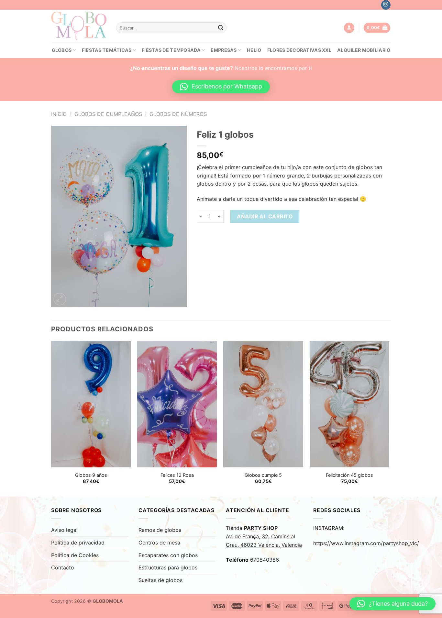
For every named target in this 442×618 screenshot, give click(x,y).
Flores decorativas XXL (299, 50)
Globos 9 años (91, 475)
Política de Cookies (75, 555)
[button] (221, 86)
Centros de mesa (159, 542)
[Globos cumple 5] (263, 404)
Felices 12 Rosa (177, 475)
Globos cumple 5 (263, 475)
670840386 (264, 559)
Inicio (59, 114)
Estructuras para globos (167, 567)
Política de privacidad (78, 542)
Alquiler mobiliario (363, 50)
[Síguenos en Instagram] (386, 5)
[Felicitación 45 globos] (350, 404)
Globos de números (178, 114)
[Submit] (220, 27)
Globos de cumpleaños (108, 114)
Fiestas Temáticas (107, 50)
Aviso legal (64, 530)
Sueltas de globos (160, 580)
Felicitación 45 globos (349, 475)
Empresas (224, 50)
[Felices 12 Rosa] (177, 404)
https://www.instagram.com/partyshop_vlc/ (366, 543)
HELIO (254, 50)
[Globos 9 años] (91, 404)
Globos (62, 50)
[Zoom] (59, 299)
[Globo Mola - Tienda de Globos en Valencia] (78, 25)
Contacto (62, 567)
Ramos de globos (159, 530)
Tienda (264, 536)
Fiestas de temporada (171, 50)
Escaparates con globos (168, 555)
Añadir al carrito (265, 216)
